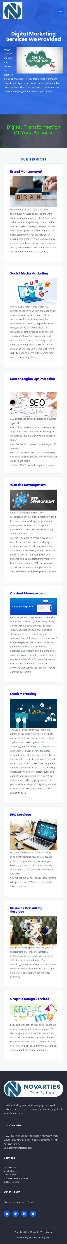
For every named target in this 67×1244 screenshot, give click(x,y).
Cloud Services (11, 1170)
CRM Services (10, 1174)
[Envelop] (33, 1214)
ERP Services (10, 1167)
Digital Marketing (11, 1181)
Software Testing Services (16, 1178)
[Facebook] (7, 1214)
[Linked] (24, 1214)
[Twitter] (15, 1214)
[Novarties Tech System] (12, 11)
